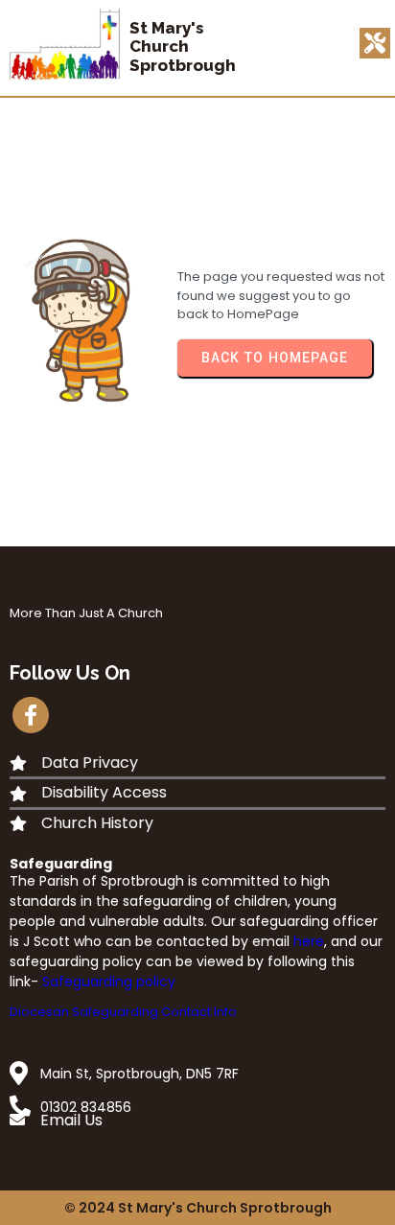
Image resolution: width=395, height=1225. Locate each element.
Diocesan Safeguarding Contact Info (123, 1012)
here (308, 941)
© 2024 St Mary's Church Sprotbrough (198, 1207)
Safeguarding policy (108, 981)
